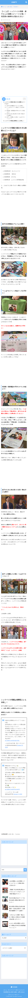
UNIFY (14, 2)
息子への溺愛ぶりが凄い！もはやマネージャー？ (16, 118)
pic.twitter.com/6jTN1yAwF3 (12, 789)
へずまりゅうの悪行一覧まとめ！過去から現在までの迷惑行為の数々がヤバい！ (17, 917)
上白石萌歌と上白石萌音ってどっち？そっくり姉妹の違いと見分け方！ (17, 883)
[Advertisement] (14, 82)
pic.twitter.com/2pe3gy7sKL (12, 740)
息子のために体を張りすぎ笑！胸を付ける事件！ (16, 114)
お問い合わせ (21, 992)
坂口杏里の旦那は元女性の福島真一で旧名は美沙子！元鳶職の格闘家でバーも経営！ (17, 908)
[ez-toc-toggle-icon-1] (23, 99)
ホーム (5, 990)
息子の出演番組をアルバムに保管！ (15, 105)
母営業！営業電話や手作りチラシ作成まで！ (16, 111)
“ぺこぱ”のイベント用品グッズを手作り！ (15, 108)
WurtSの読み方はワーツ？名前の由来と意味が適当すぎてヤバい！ (17, 900)
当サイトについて (19, 990)
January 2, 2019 (18, 794)
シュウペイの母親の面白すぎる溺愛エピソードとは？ (14, 102)
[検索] (25, 869)
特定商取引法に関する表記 (10, 992)
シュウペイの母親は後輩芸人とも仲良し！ (14, 120)
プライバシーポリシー (13, 994)
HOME (14, 987)
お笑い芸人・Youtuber (14, 834)
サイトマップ (11, 990)
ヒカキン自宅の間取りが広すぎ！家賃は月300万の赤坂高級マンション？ (17, 925)
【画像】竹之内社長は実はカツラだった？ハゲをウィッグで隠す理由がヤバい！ (17, 891)
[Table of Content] (24, 99)
